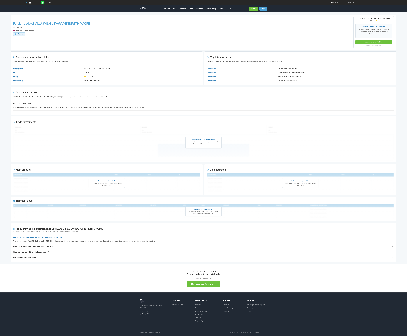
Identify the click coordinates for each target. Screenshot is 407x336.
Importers (198, 305)
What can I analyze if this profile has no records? (31, 252)
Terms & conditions (245, 332)
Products (166, 9)
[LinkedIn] (142, 313)
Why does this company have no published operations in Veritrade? (38, 237)
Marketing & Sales (201, 311)
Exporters (198, 308)
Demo (191, 9)
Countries (199, 9)
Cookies (256, 332)
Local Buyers (199, 314)
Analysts (198, 317)
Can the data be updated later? (24, 257)
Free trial (253, 8)
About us (222, 9)
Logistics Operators (201, 321)
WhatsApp (250, 308)
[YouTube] (147, 313)
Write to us (48, 2)
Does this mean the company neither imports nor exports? (34, 246)
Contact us (335, 3)
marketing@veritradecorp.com (256, 305)
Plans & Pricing (211, 9)
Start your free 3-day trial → (203, 284)
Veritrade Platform (177, 305)
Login (263, 8)
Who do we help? (179, 9)
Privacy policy (234, 332)
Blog (230, 9)
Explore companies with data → (374, 42)
